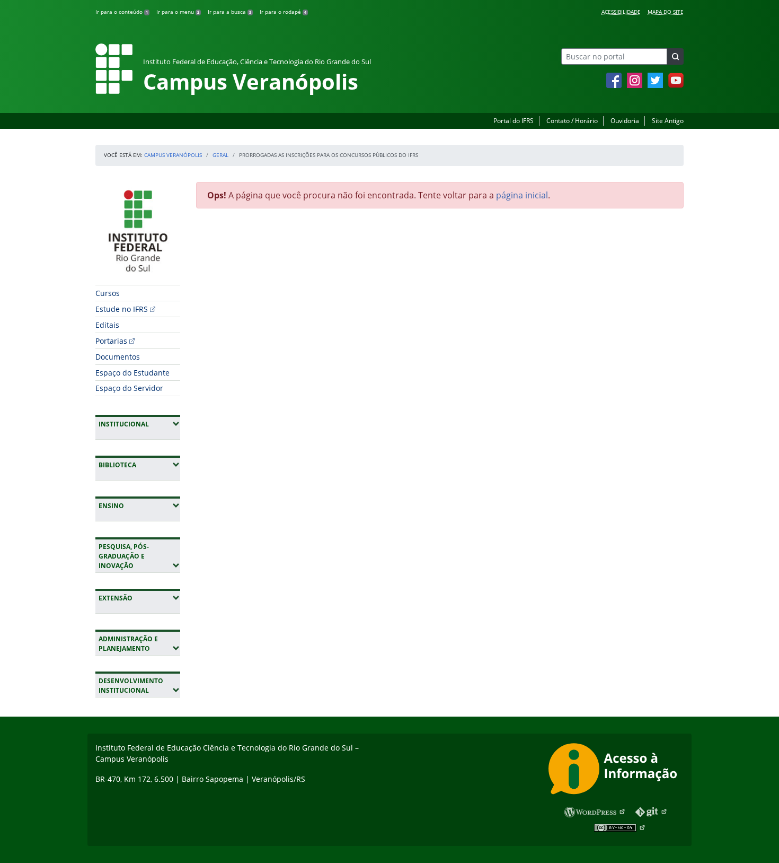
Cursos (107, 293)
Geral (220, 155)
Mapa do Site (666, 11)
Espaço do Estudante (132, 373)
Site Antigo (668, 120)
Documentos (117, 357)
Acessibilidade (621, 11)
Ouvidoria (624, 120)
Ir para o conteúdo (121, 11)
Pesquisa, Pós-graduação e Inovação (139, 556)
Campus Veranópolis (173, 155)
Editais (107, 325)
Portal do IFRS (513, 120)
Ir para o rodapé (283, 11)
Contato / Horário (572, 120)
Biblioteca (139, 464)
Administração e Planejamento (139, 643)
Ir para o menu (177, 11)
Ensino (139, 505)
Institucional (139, 424)
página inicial (522, 195)
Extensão (139, 598)
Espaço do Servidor (129, 388)
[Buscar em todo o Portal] (675, 56)
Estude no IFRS (121, 309)
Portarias (111, 341)
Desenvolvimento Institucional (139, 685)
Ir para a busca (229, 11)
